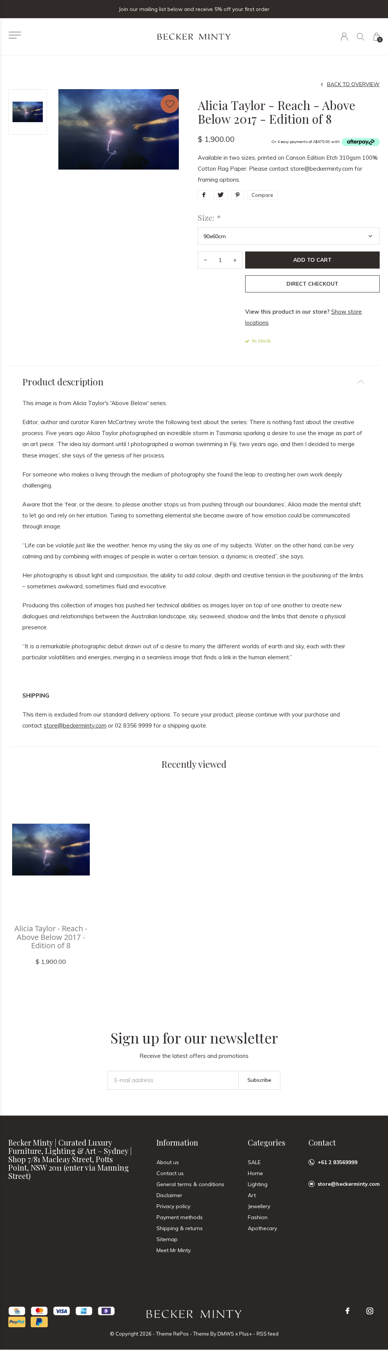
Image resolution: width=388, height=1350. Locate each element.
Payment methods (179, 1217)
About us (167, 1162)
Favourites (170, 104)
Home (255, 1173)
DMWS (225, 1334)
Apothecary (262, 1228)
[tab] (194, 382)
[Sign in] (344, 36)
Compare (262, 195)
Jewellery (259, 1206)
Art (252, 1195)
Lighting (258, 1184)
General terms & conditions (190, 1184)
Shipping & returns (179, 1228)
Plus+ (245, 1334)
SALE (254, 1162)
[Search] (360, 36)
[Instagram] (369, 1311)
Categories (266, 1142)
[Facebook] (347, 1311)
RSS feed (267, 1334)
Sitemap (167, 1239)
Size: (209, 218)
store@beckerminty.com (75, 725)
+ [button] (234, 260)
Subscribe (259, 1080)
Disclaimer (169, 1195)
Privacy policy (173, 1206)
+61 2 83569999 (337, 1162)
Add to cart (312, 259)
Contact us (170, 1173)
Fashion (258, 1217)
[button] (14, 35)
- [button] (205, 260)
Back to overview (353, 84)
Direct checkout (312, 283)
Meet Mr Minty (173, 1250)
